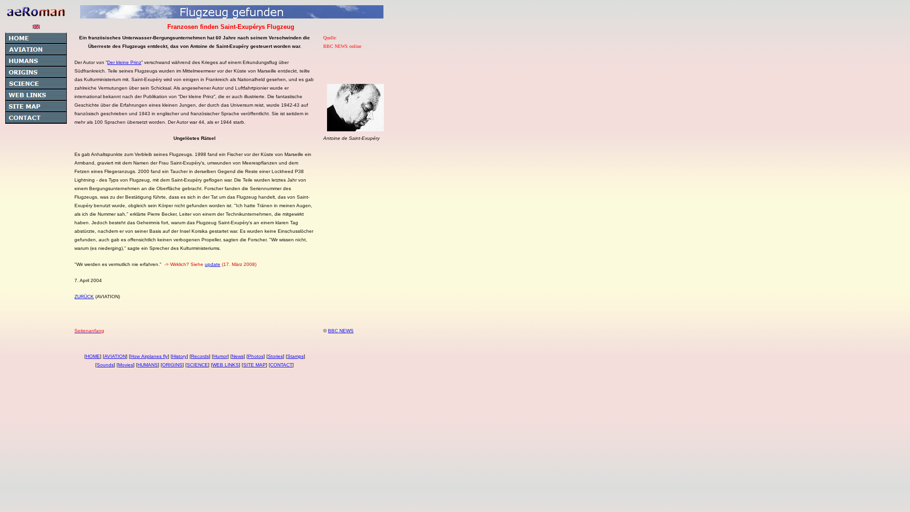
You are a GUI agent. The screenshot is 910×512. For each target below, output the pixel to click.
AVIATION (115, 356)
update (212, 264)
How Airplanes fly (149, 356)
